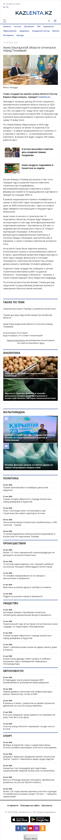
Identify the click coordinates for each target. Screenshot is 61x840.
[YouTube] (30, 828)
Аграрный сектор (40, 30)
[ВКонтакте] (24, 828)
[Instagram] (37, 828)
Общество (10, 603)
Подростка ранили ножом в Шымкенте (23, 596)
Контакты (47, 805)
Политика (11, 478)
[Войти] (55, 21)
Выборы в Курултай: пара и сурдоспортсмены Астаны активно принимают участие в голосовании (29, 746)
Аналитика (11, 353)
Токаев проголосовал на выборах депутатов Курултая (25, 488)
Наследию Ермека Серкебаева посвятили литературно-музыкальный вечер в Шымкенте (27, 613)
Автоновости (13, 671)
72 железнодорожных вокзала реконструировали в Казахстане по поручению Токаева (29, 535)
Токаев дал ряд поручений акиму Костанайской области (27, 316)
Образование (10, 30)
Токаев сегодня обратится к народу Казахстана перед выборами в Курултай (27, 500)
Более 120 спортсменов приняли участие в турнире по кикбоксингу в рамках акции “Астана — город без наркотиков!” (30, 794)
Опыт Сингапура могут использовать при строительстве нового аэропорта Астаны (24, 512)
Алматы (7, 26)
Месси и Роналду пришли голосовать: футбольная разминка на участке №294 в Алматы (28, 781)
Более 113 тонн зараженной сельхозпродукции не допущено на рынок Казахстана (29, 553)
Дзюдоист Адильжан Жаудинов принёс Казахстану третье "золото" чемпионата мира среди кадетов (29, 758)
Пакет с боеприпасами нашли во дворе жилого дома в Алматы (30, 648)
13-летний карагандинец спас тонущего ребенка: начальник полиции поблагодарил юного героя (28, 565)
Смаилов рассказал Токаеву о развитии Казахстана (29, 308)
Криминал (48, 26)
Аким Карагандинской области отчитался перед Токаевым (27, 325)
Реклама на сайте (30, 805)
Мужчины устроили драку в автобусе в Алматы (27, 587)
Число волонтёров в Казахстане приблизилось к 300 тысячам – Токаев (30, 523)
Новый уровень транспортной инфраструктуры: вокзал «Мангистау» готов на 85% (28, 693)
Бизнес (56, 30)
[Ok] (43, 828)
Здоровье (24, 30)
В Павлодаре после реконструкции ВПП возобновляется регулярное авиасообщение (26, 681)
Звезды (20, 35)
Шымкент (29, 26)
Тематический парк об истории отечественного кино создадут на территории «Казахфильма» (30, 625)
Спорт (7, 736)
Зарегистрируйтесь (16, 340)
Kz (7, 6)
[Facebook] (18, 828)
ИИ (38, 26)
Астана (17, 26)
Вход (42, 343)
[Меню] (4, 21)
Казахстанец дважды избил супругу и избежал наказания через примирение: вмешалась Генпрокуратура (26, 661)
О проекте (12, 805)
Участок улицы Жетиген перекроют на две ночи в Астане (28, 727)
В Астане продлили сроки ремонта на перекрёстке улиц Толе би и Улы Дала (29, 716)
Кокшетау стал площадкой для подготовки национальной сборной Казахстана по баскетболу (28, 769)
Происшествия (14, 543)
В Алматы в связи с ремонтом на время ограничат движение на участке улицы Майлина (29, 704)
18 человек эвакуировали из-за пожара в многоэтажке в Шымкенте (24, 577)
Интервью (8, 35)
